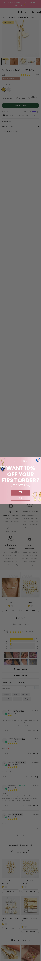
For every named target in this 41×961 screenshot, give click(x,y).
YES (20, 492)
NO (20, 498)
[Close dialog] (38, 460)
